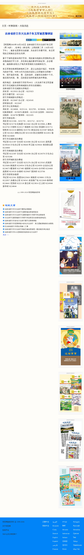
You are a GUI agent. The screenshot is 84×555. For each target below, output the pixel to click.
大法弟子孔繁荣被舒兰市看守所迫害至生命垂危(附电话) (25, 218)
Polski (64, 549)
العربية (55, 522)
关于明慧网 (6, 526)
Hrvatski (65, 530)
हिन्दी (63, 526)
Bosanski (56, 526)
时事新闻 (13, 26)
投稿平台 (5, 530)
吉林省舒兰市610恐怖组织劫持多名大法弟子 (21, 232)
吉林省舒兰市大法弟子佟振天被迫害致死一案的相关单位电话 (27, 229)
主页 (4, 26)
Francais (55, 549)
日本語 (64, 541)
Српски (76, 533)
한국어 (64, 545)
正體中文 (45, 522)
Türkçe (75, 541)
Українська (77, 545)
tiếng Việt (76, 549)
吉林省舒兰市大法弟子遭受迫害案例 (18, 209)
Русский (76, 526)
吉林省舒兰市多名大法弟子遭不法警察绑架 (21, 221)
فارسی (55, 545)
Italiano (64, 537)
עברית (64, 522)
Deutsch (55, 533)
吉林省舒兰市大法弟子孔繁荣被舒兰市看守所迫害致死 (25, 215)
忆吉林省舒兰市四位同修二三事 (16, 226)
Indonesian (66, 533)
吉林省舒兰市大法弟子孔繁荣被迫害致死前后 (21, 212)
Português (76, 522)
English (55, 537)
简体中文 (45, 526)
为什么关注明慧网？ (9, 534)
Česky (55, 530)
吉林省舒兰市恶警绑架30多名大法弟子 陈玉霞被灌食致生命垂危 (29, 223)
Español (55, 541)
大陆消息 (24, 26)
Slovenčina (76, 530)
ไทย (74, 537)
